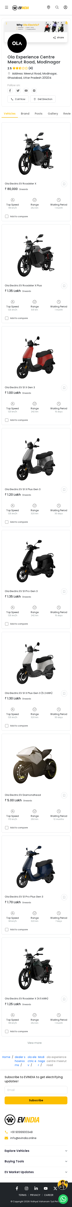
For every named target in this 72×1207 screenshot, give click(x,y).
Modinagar (41, 1061)
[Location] (48, 7)
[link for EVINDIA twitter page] (55, 1188)
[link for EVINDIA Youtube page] (46, 1188)
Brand (25, 113)
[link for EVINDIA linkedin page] (36, 1188)
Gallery (53, 113)
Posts (38, 113)
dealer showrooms (20, 1061)
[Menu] (6, 7)
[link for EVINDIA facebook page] (17, 1188)
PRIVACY (35, 1195)
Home (6, 1057)
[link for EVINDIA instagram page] (26, 1188)
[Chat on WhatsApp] (63, 1199)
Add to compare (19, 216)
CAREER (49, 1195)
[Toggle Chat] (62, 1185)
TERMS (23, 1195)
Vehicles (10, 113)
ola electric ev (32, 1061)
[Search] (57, 7)
